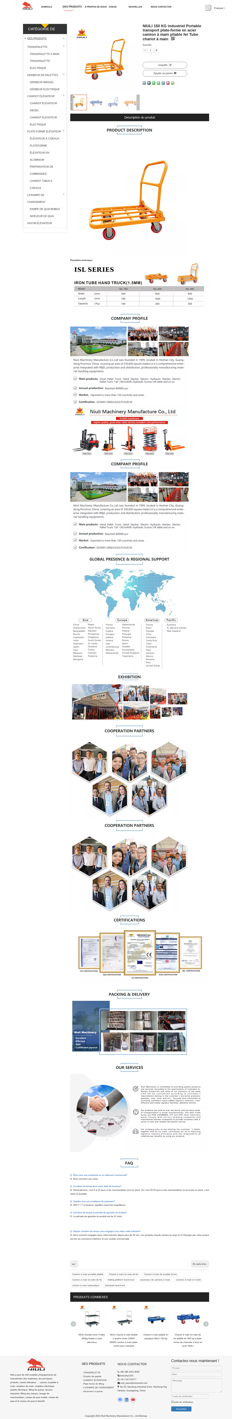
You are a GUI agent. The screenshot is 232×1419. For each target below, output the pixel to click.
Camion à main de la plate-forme (160, 1274)
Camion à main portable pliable (87, 1274)
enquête (162, 65)
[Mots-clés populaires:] (208, 8)
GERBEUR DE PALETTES (42, 75)
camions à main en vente (188, 1279)
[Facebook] (120, 1399)
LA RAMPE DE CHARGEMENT (36, 199)
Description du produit (139, 117)
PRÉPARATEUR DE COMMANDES (41, 170)
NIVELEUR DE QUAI (42, 216)
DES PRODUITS (37, 38)
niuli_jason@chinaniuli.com (133, 1383)
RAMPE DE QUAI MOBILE (45, 209)
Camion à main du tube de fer (87, 1279)
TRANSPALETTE (37, 47)
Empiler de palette (92, 1376)
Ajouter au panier (163, 73)
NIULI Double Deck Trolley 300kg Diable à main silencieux (92, 1338)
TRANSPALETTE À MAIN (44, 54)
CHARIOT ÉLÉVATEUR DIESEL (43, 107)
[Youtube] (133, 1399)
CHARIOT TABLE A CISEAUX (41, 184)
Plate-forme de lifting (93, 1383)
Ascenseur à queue (93, 1391)
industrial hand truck (115, 1285)
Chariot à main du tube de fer (123, 1274)
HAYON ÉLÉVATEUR (39, 223)
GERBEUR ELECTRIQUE (45, 89)
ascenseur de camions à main (155, 1279)
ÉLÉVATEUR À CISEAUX (44, 138)
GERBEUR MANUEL (42, 82)
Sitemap (143, 1416)
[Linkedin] (126, 1399)
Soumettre (181, 1409)
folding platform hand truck (121, 1279)
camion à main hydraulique (85, 1285)
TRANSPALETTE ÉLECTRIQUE (40, 64)
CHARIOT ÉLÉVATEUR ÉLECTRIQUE (43, 121)
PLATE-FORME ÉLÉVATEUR (44, 131)
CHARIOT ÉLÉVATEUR (41, 96)
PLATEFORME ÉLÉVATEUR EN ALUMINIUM (39, 152)
